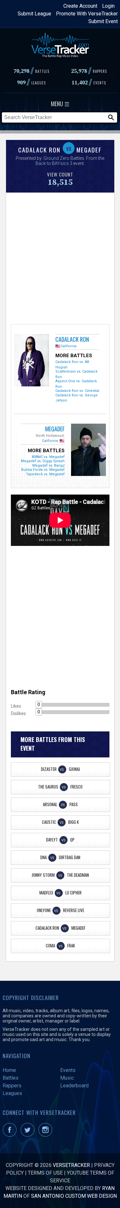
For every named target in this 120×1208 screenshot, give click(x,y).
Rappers (12, 1086)
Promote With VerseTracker (87, 14)
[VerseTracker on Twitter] (28, 1135)
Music (67, 1078)
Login (108, 6)
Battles (11, 1078)
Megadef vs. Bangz (48, 465)
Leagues (12, 1093)
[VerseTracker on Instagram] (46, 1135)
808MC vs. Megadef (48, 457)
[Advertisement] (60, 257)
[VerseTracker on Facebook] (11, 1135)
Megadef (55, 429)
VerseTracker (71, 1165)
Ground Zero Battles (64, 158)
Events (68, 1070)
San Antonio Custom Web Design (74, 1196)
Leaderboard (74, 1086)
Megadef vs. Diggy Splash (43, 461)
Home (9, 1070)
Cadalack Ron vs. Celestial (77, 391)
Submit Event (103, 21)
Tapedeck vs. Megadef (45, 474)
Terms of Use (45, 1173)
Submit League (34, 14)
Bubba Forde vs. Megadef (43, 470)
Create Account (80, 6)
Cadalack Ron (72, 339)
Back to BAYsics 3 (54, 163)
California (68, 346)
